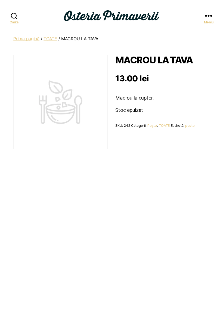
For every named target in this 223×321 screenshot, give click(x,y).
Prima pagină (26, 38)
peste (190, 126)
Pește (152, 126)
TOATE (50, 38)
